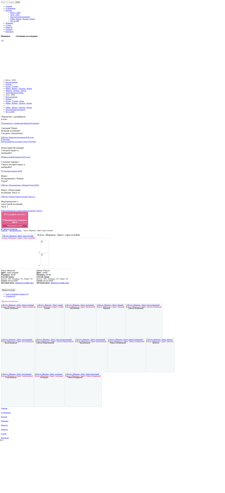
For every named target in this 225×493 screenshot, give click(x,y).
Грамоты (9, 29)
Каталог (9, 10)
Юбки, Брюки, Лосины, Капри (22, 19)
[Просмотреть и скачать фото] (14, 222)
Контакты (9, 32)
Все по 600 (10, 112)
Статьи (8, 25)
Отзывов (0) (10, 296)
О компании (10, 8)
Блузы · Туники (12, 86)
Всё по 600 (14, 21)
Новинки (9, 23)
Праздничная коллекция (20, 17)
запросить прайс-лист (24, 283)
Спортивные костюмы (15, 93)
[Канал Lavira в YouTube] (5, 139)
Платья (8, 84)
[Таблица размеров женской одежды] (9, 229)
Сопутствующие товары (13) (17, 294)
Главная (9, 6)
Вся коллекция (11, 82)
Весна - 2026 (15, 13)
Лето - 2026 (14, 15)
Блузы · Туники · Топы (15, 101)
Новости (9, 27)
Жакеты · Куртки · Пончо (16, 91)
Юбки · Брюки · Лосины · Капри (19, 89)
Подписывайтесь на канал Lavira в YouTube (18, 142)
